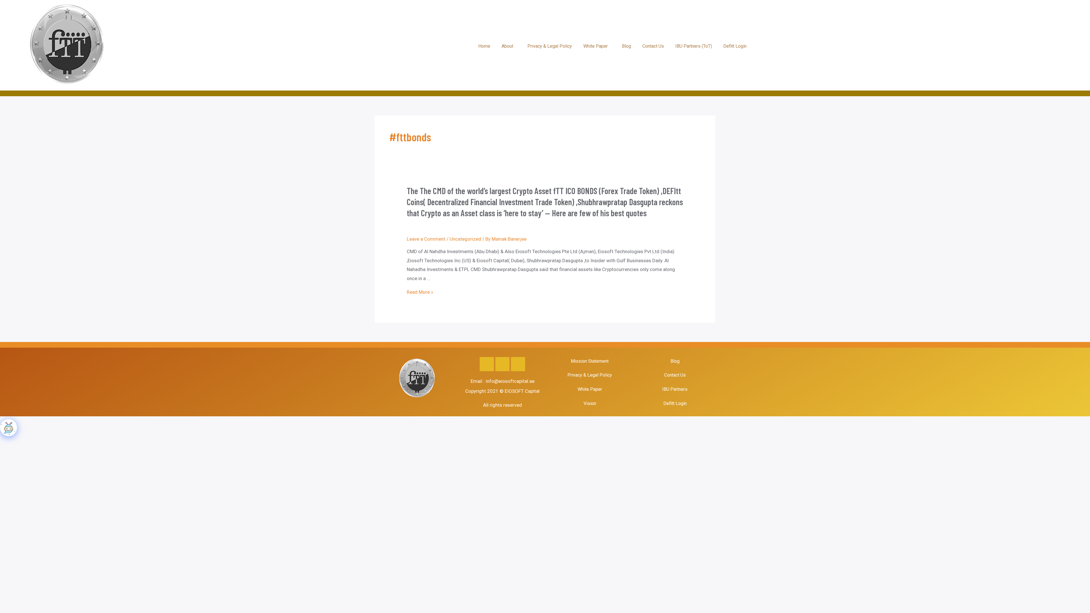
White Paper (595, 46)
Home (484, 46)
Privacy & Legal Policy (549, 46)
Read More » (420, 292)
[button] (509, 46)
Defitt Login (735, 46)
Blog (626, 46)
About (507, 46)
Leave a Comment (426, 239)
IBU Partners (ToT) (693, 46)
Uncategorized (465, 239)
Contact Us (653, 46)
